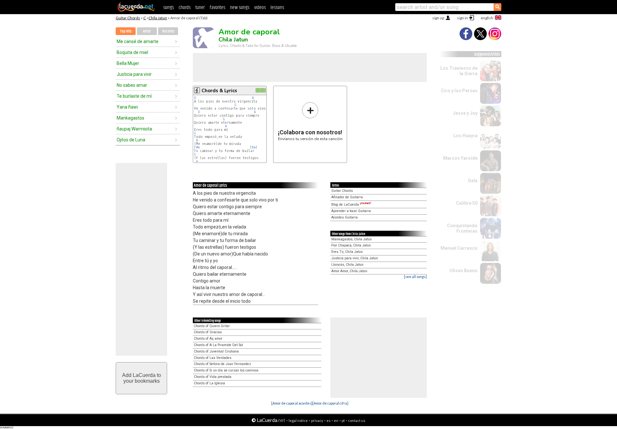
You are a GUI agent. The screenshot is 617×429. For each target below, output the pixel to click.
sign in (462, 17)
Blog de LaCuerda (351, 204)
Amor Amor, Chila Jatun (349, 271)
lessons (277, 8)
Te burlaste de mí (134, 96)
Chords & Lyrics (219, 90)
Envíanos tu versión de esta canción (310, 121)
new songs (239, 8)
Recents (168, 31)
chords (185, 8)
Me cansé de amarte (137, 41)
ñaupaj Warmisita (134, 128)
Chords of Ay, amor (208, 338)
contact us (356, 420)
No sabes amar (132, 85)
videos (260, 8)
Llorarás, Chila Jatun (347, 265)
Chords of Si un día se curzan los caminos (226, 370)
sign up (438, 17)
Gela (473, 180)
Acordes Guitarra (344, 217)
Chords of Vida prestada (212, 377)
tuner (200, 8)
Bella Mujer (128, 63)
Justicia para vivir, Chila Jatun (354, 258)
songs (168, 8)
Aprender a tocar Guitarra (351, 211)
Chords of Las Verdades (212, 358)
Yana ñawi (127, 107)
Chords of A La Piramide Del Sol (218, 345)
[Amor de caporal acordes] (291, 403)
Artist (147, 31)
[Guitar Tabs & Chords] (136, 10)
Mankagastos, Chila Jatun (351, 239)
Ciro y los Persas (459, 90)
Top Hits (125, 31)
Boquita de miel (132, 52)
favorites (217, 8)
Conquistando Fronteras (462, 228)
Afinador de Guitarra (347, 197)
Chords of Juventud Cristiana (216, 351)
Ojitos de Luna (131, 139)
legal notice (298, 420)
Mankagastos (130, 118)
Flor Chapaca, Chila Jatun (351, 245)
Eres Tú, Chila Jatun (347, 252)
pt (343, 420)
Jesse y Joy (465, 113)
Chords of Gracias (208, 332)
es (328, 420)
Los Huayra (465, 135)
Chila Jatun (157, 17)
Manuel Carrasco (459, 248)
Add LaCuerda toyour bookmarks (141, 378)
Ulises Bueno (464, 270)
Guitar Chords (128, 17)
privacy (317, 420)
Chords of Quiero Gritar (212, 326)
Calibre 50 (467, 203)
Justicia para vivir (134, 74)
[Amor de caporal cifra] (330, 403)
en (336, 420)
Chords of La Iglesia (209, 383)
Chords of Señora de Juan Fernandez (222, 364)
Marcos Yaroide (460, 158)
